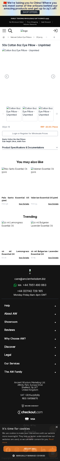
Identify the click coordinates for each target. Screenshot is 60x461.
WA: (32, 285)
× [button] (56, 427)
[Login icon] (55, 31)
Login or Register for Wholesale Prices (30, 133)
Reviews (9, 329)
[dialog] (30, 442)
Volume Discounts (30, 24)
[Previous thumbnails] (3, 114)
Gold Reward (46, 22)
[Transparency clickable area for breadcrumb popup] (20, 37)
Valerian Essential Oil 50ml (44, 198)
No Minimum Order (16, 22)
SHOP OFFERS (30, 12)
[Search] (10, 31)
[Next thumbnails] (57, 114)
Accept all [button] (30, 448)
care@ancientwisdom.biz (30, 278)
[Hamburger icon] (4, 31)
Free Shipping (32, 22)
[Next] (54, 37)
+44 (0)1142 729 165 (30, 291)
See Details (24, 204)
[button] (30, 455)
